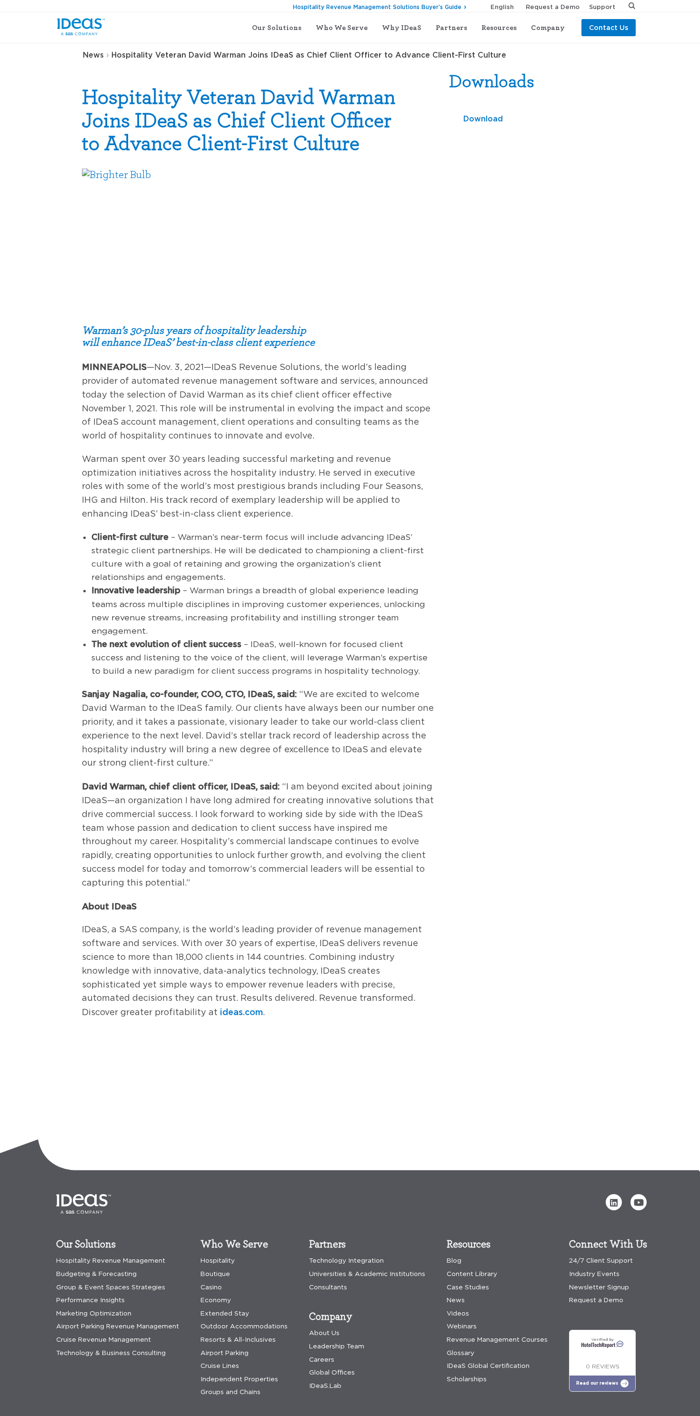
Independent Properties (239, 1379)
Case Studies (468, 1287)
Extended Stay (224, 1313)
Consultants (328, 1287)
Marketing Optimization (93, 1313)
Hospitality (217, 1260)
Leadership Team (336, 1346)
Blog (454, 1260)
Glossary (460, 1353)
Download (483, 118)
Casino (211, 1287)
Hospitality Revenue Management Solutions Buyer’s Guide (377, 7)
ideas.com (241, 1012)
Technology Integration (346, 1260)
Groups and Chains (230, 1392)
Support (602, 6)
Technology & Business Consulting (111, 1353)
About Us (324, 1333)
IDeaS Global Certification (488, 1366)
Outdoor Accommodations (244, 1326)
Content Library (472, 1274)
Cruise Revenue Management (103, 1339)
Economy (215, 1300)
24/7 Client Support (601, 1260)
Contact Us (608, 27)
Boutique (215, 1274)
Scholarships (467, 1379)
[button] (614, 1202)
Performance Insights (90, 1300)
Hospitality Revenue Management (110, 1260)
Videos (458, 1313)
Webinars (462, 1326)
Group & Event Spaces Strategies (110, 1287)
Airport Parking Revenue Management (117, 1326)
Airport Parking (224, 1353)
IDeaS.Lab (325, 1386)
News (93, 54)
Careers (321, 1359)
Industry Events (594, 1274)
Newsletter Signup (599, 1287)
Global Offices (332, 1372)
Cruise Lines (219, 1366)
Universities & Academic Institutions (367, 1274)
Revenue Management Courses (497, 1339)
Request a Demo (553, 6)
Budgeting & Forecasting (96, 1274)
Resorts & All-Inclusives (238, 1339)
